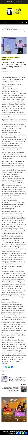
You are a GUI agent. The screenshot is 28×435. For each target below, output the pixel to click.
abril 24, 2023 (11, 72)
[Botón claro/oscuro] (23, 22)
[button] (5, 22)
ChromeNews (9, 433)
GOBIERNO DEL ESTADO (7, 57)
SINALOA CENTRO (6, 59)
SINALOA (7, 371)
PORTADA (17, 57)
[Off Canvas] (2, 22)
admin (4, 72)
